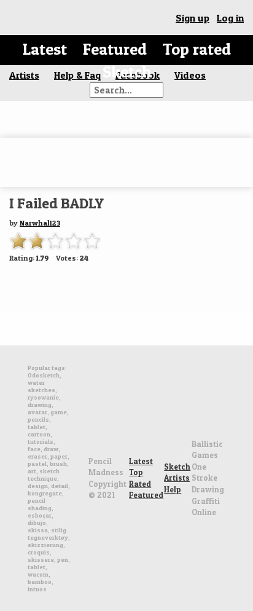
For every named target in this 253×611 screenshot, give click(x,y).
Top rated (197, 48)
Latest (45, 48)
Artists (177, 478)
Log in (230, 18)
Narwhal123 (40, 222)
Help (172, 489)
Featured (115, 48)
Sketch (127, 71)
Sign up (192, 18)
